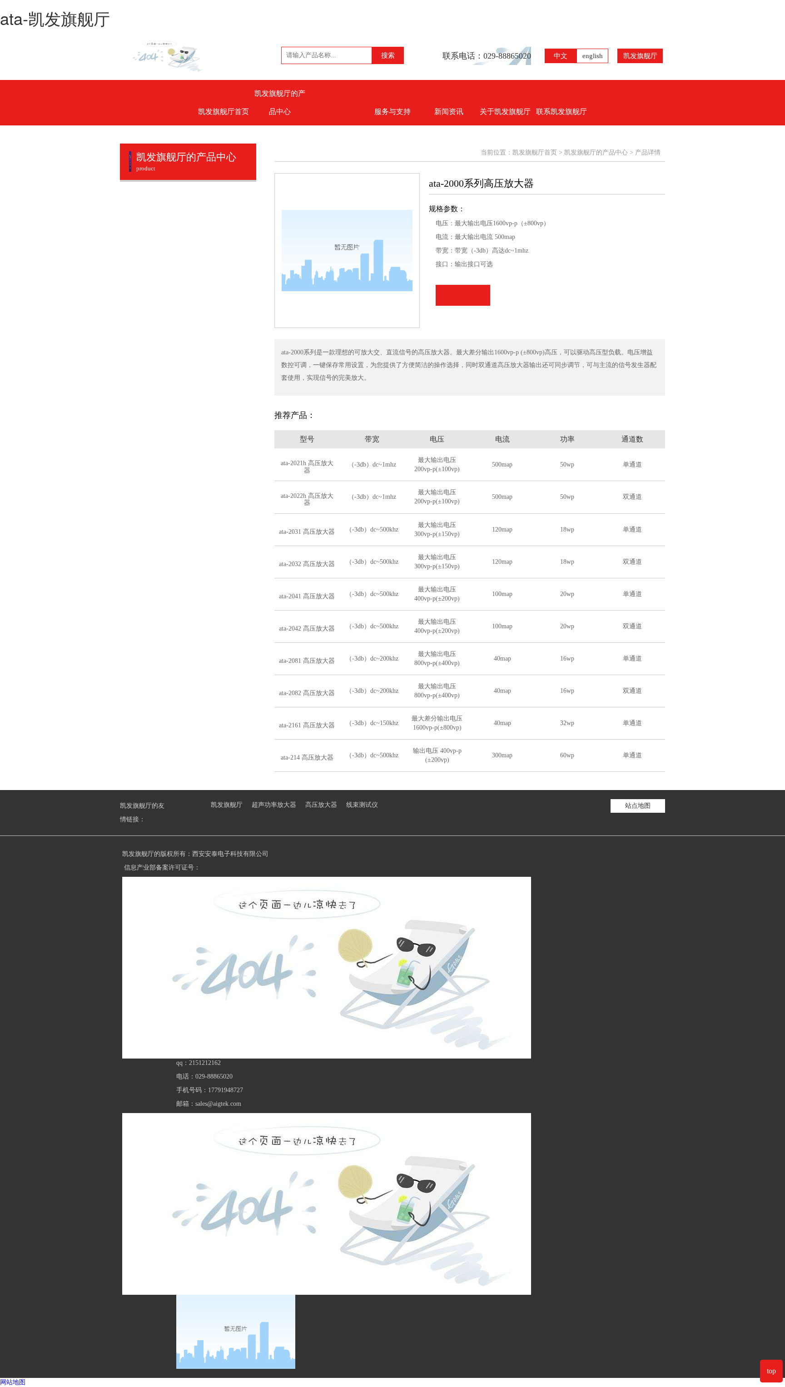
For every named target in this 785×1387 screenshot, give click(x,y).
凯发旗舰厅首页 (223, 111)
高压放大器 (321, 804)
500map (502, 464)
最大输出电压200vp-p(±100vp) (437, 464)
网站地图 (12, 1382)
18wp (567, 529)
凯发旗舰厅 (640, 56)
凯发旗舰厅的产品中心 (279, 102)
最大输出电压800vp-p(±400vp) (437, 658)
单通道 (632, 464)
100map (502, 594)
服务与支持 (392, 111)
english (592, 56)
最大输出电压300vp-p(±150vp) (437, 529)
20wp (567, 594)
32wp (567, 723)
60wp (567, 755)
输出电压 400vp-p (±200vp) (437, 755)
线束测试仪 (362, 804)
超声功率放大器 (274, 804)
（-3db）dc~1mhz (372, 464)
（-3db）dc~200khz (372, 658)
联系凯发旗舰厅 (561, 111)
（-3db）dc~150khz (372, 723)
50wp (567, 464)
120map (502, 529)
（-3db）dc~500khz (372, 529)
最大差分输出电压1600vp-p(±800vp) (437, 723)
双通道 (632, 496)
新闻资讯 (448, 111)
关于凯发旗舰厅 (505, 111)
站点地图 (638, 805)
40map (502, 658)
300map (502, 755)
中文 (560, 56)
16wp (567, 658)
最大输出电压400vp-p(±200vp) (437, 594)
